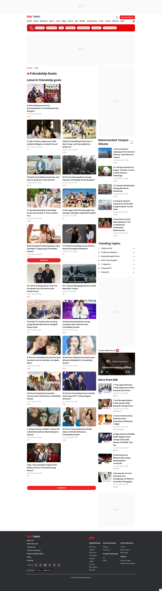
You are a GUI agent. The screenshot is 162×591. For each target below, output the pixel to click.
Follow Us (30, 565)
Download (30, 570)
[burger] (133, 21)
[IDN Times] (33, 17)
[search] (117, 17)
